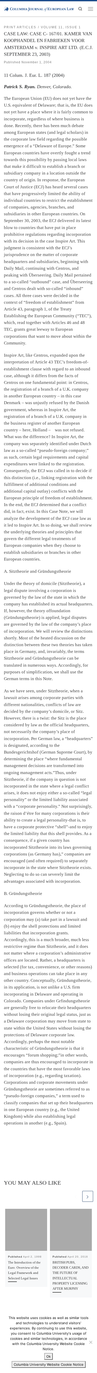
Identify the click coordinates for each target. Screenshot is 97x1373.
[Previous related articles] (75, 1196)
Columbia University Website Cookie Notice (49, 1364)
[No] (90, 1342)
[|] (39, 8)
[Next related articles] (87, 1196)
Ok (48, 1356)
